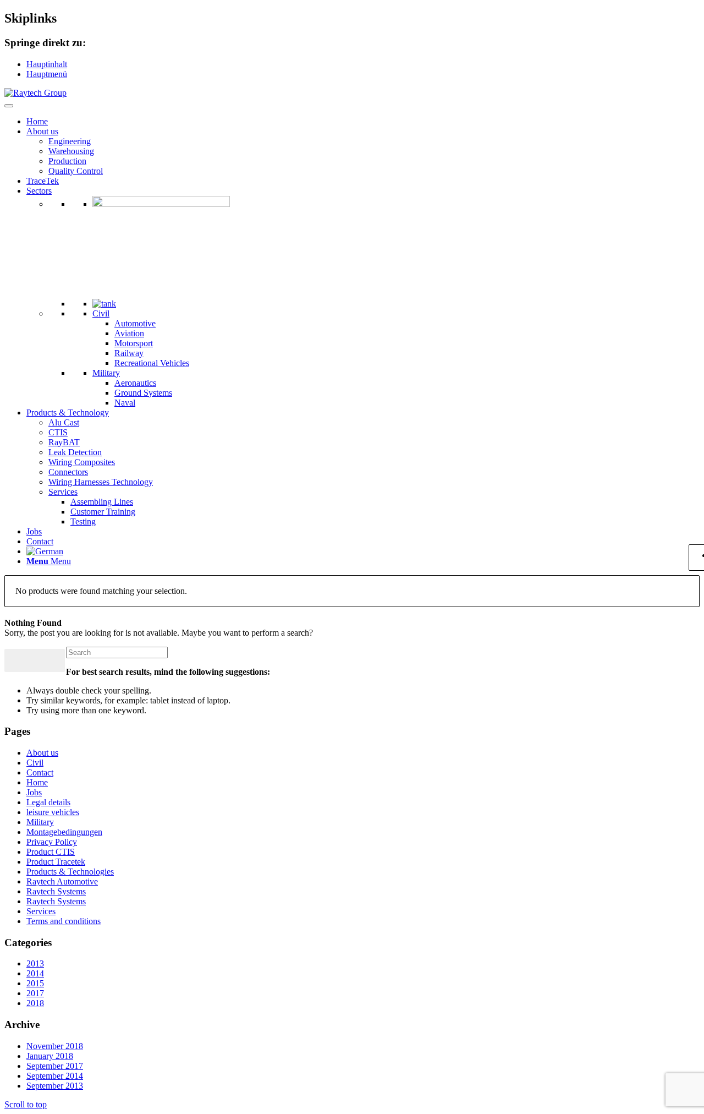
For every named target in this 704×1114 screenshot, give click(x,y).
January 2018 (49, 1056)
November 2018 (54, 1046)
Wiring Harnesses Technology (100, 482)
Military (106, 373)
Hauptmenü (46, 74)
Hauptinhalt (46, 64)
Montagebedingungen (64, 832)
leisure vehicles (52, 812)
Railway (129, 353)
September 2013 (54, 1085)
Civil (100, 313)
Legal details (48, 802)
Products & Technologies (70, 871)
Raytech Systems (56, 891)
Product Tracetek (55, 861)
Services (63, 491)
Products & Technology (67, 412)
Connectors (68, 472)
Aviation (129, 333)
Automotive (135, 323)
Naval (124, 402)
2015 (35, 983)
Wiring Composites (81, 462)
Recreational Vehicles (151, 363)
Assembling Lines (101, 501)
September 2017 (54, 1066)
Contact (39, 541)
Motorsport (133, 343)
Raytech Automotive (62, 881)
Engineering (69, 141)
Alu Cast (63, 422)
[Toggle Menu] (8, 105)
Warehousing (71, 151)
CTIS (58, 432)
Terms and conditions (63, 921)
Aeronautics (135, 382)
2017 (35, 993)
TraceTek (42, 180)
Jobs (34, 531)
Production (67, 161)
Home (37, 121)
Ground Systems (143, 392)
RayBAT (64, 442)
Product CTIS (50, 851)
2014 (35, 973)
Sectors (39, 190)
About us (42, 131)
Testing (83, 521)
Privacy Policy (51, 842)
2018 (35, 1003)
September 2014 (54, 1075)
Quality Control (75, 171)
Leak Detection (75, 452)
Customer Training (102, 511)
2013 (35, 963)
